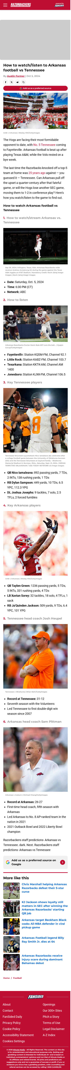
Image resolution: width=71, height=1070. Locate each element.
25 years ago (37, 173)
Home (6, 978)
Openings (49, 1004)
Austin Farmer (16, 76)
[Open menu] (5, 5)
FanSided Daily (12, 1016)
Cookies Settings (14, 1041)
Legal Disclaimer (54, 1029)
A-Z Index (49, 1035)
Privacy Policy (12, 1023)
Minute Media (19, 1050)
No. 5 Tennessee (44, 144)
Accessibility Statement (18, 1035)
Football (17, 978)
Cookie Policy (11, 1029)
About (7, 1004)
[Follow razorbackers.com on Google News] (62, 862)
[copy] (23, 82)
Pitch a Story (51, 1016)
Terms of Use (51, 1023)
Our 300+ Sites (52, 1010)
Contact (8, 1010)
